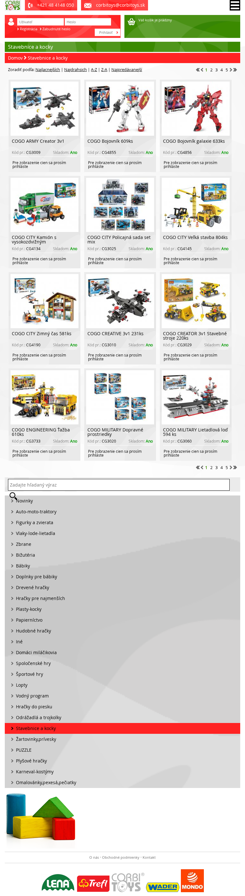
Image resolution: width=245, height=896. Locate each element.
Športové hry (29, 674)
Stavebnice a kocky (48, 58)
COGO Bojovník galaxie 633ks (194, 141)
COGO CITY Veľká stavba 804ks (195, 237)
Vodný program (32, 696)
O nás (94, 857)
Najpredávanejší (126, 69)
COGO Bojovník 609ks (110, 141)
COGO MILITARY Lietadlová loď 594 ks (195, 432)
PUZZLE (24, 750)
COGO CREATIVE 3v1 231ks (115, 333)
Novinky (24, 501)
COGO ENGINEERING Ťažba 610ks (41, 432)
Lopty (21, 685)
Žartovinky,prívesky (36, 739)
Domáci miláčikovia (36, 652)
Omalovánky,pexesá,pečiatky (46, 782)
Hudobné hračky (33, 631)
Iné (19, 642)
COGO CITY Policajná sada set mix (119, 239)
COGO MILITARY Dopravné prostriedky (115, 432)
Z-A (104, 69)
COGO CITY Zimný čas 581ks (41, 333)
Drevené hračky (32, 587)
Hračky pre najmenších (40, 598)
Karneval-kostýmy (35, 772)
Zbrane (23, 544)
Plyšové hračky (31, 761)
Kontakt (149, 857)
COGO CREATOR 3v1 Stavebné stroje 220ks (195, 335)
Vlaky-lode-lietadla (35, 533)
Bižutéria (25, 555)
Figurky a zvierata (34, 522)
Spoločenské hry (33, 663)
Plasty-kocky (28, 609)
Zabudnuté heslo (56, 29)
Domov (15, 58)
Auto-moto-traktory (36, 512)
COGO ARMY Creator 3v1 (38, 141)
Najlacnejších (47, 69)
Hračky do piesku (34, 707)
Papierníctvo (29, 620)
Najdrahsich (75, 69)
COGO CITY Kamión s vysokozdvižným (34, 239)
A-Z (94, 69)
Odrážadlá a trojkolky (38, 717)
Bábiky (23, 566)
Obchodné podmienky (120, 857)
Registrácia (28, 29)
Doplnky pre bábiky (36, 577)
